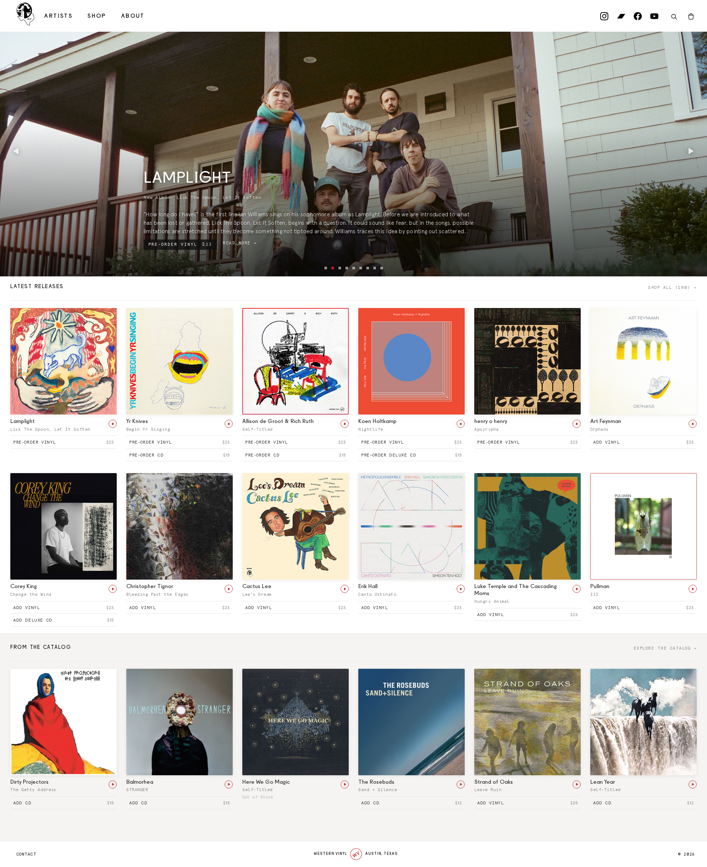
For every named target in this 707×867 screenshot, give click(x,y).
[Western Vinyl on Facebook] (637, 18)
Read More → (240, 243)
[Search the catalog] (674, 17)
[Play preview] (113, 424)
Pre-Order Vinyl (180, 244)
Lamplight (187, 178)
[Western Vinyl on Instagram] (604, 18)
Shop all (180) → (672, 287)
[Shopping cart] (691, 17)
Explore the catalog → (665, 648)
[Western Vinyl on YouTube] (654, 18)
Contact (26, 854)
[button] (16, 151)
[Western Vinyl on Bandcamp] (621, 18)
